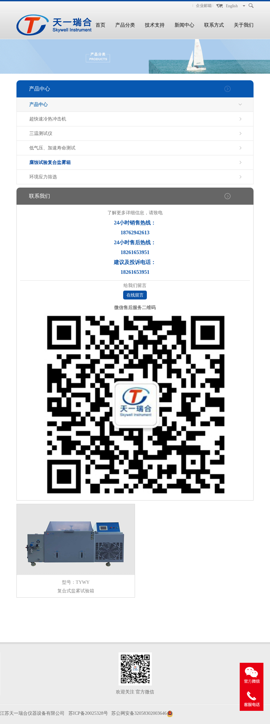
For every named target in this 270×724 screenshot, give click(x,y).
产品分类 (125, 25)
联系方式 (214, 25)
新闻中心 (184, 25)
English (232, 6)
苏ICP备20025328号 (88, 713)
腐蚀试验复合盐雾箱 (50, 162)
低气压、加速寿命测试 (52, 147)
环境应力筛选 (43, 176)
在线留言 (135, 295)
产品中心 (38, 104)
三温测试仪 (40, 133)
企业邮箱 (204, 5)
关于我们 (244, 25)
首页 (100, 25)
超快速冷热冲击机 (47, 118)
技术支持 (155, 25)
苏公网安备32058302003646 (139, 713)
